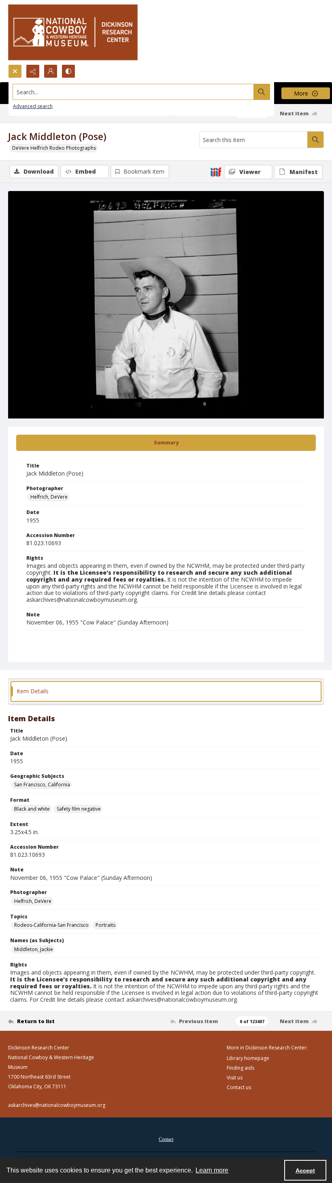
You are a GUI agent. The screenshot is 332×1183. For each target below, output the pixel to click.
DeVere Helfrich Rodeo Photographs (54, 147)
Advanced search (33, 106)
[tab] (166, 442)
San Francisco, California (42, 784)
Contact (166, 1139)
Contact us (239, 1087)
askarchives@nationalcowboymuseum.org (56, 1105)
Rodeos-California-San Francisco (51, 925)
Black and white (32, 808)
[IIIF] (215, 171)
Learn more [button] (212, 1170)
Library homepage (248, 1058)
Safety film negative (79, 808)
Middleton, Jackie (33, 949)
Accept (305, 1170)
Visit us (235, 1077)
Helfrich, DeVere (49, 496)
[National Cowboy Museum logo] (73, 32)
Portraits (105, 925)
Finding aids (240, 1067)
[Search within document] (315, 140)
